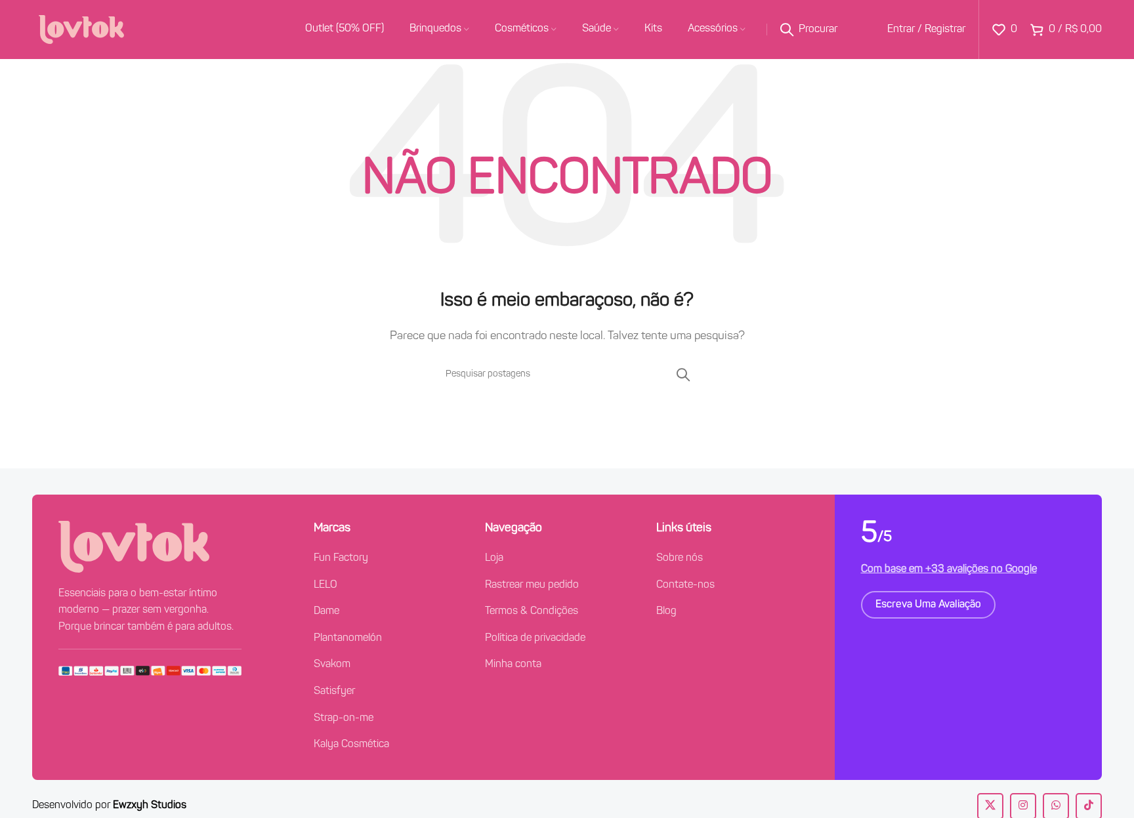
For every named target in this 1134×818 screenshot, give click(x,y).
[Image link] (133, 546)
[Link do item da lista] (389, 558)
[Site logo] (81, 29)
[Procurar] (683, 374)
